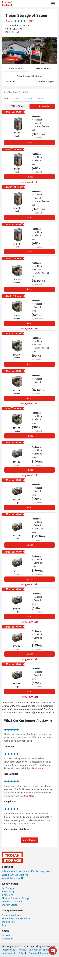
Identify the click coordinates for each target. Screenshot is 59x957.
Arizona (6, 871)
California (33, 871)
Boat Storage (8, 891)
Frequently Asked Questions (16, 918)
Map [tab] (40, 98)
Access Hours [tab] (43, 68)
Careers (6, 935)
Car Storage (8, 888)
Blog (4, 925)
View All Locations (11, 878)
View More (10, 59)
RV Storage (7, 895)
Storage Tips (8, 922)
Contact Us (7, 938)
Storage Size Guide (11, 915)
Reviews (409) (19, 21)
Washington (8, 875)
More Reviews (29, 840)
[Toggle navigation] (53, 3)
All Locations (22, 875)
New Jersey (45, 871)
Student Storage (10, 905)
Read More (37, 768)
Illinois (14, 871)
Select (29, 142)
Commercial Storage (12, 901)
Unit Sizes (18, 106)
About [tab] (17, 98)
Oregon (23, 871)
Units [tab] (7, 98)
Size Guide (43, 106)
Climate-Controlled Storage (16, 898)
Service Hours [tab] (16, 68)
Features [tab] (29, 98)
